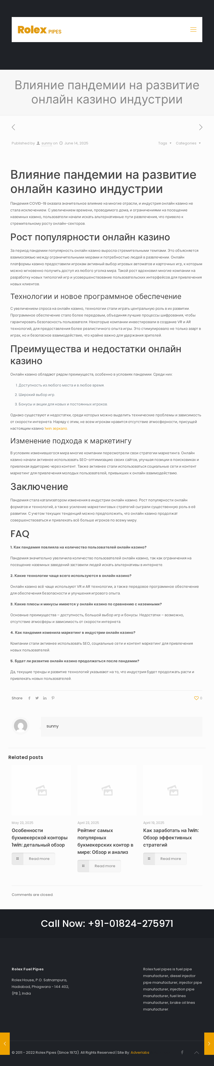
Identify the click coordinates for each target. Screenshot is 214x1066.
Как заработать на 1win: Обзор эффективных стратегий (171, 837)
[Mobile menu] (193, 29)
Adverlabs (140, 1052)
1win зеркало (56, 428)
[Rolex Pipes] (39, 29)
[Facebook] (182, 1052)
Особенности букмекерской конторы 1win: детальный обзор (40, 837)
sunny (47, 143)
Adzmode (163, 1052)
